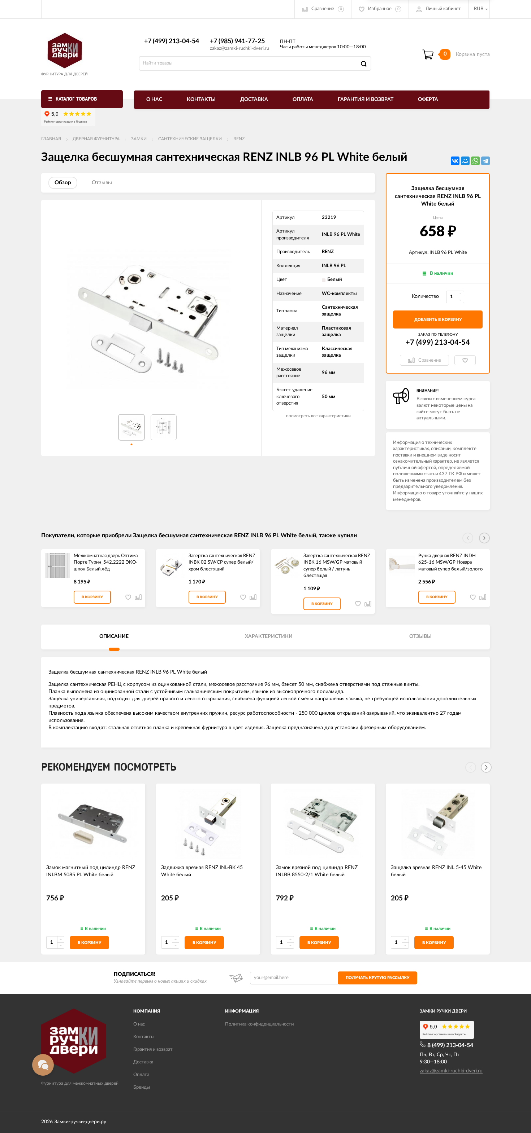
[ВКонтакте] (455, 160)
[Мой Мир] (465, 160)
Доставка (254, 99)
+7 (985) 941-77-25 (237, 41)
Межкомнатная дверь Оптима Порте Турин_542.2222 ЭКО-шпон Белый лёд (106, 563)
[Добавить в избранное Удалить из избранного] (465, 360)
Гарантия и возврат (365, 99)
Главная (51, 139)
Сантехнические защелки (190, 139)
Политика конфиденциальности (259, 1024)
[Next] (486, 767)
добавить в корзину (438, 320)
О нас (154, 99)
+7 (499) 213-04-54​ (171, 41)
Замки (139, 139)
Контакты (201, 99)
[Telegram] (485, 160)
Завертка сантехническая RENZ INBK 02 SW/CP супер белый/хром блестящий (222, 563)
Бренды (141, 1087)
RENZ (239, 139)
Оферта (428, 99)
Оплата (303, 99)
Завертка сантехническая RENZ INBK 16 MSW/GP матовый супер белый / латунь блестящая (336, 566)
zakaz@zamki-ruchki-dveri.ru (239, 48)
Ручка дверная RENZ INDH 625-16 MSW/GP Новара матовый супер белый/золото (450, 563)
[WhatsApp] (475, 160)
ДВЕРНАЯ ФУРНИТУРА (96, 139)
